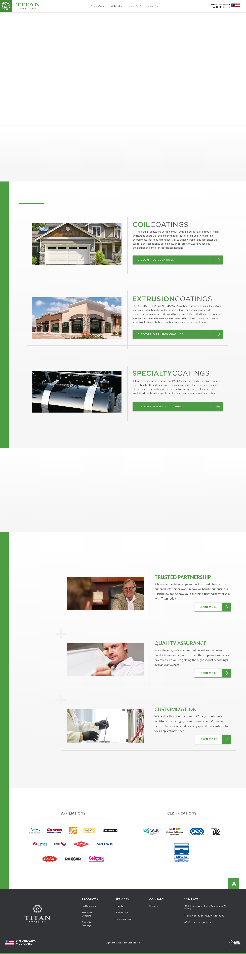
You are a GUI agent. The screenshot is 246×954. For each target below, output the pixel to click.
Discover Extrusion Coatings (160, 334)
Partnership (121, 912)
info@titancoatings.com (198, 922)
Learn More (208, 607)
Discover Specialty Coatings (160, 406)
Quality (119, 905)
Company (135, 6)
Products (97, 6)
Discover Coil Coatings (156, 260)
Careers (153, 905)
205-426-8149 (195, 915)
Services (116, 6)
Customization (123, 919)
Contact (154, 6)
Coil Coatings (89, 905)
